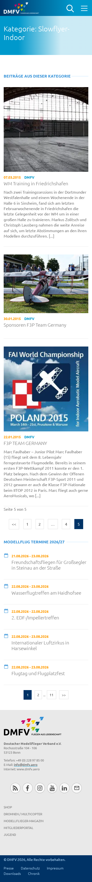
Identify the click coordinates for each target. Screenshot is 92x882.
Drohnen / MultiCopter (23, 814)
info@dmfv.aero (26, 764)
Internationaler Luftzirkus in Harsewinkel (40, 645)
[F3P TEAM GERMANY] (46, 388)
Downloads (12, 873)
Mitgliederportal (18, 828)
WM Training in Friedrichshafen (36, 183)
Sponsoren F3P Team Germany (35, 325)
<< (14, 523)
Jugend (10, 834)
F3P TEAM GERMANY (25, 443)
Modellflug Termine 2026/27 (34, 541)
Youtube (52, 788)
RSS (15, 788)
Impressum (55, 868)
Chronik (34, 873)
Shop (8, 807)
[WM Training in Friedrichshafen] (46, 128)
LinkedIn (64, 788)
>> (64, 695)
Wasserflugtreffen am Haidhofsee (46, 593)
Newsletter (77, 788)
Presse (9, 868)
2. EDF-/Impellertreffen (35, 617)
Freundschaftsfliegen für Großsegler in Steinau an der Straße (49, 565)
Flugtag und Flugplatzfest (38, 673)
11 (51, 695)
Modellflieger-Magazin (23, 821)
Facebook (28, 788)
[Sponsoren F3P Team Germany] (46, 283)
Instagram (40, 788)
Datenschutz (30, 868)
